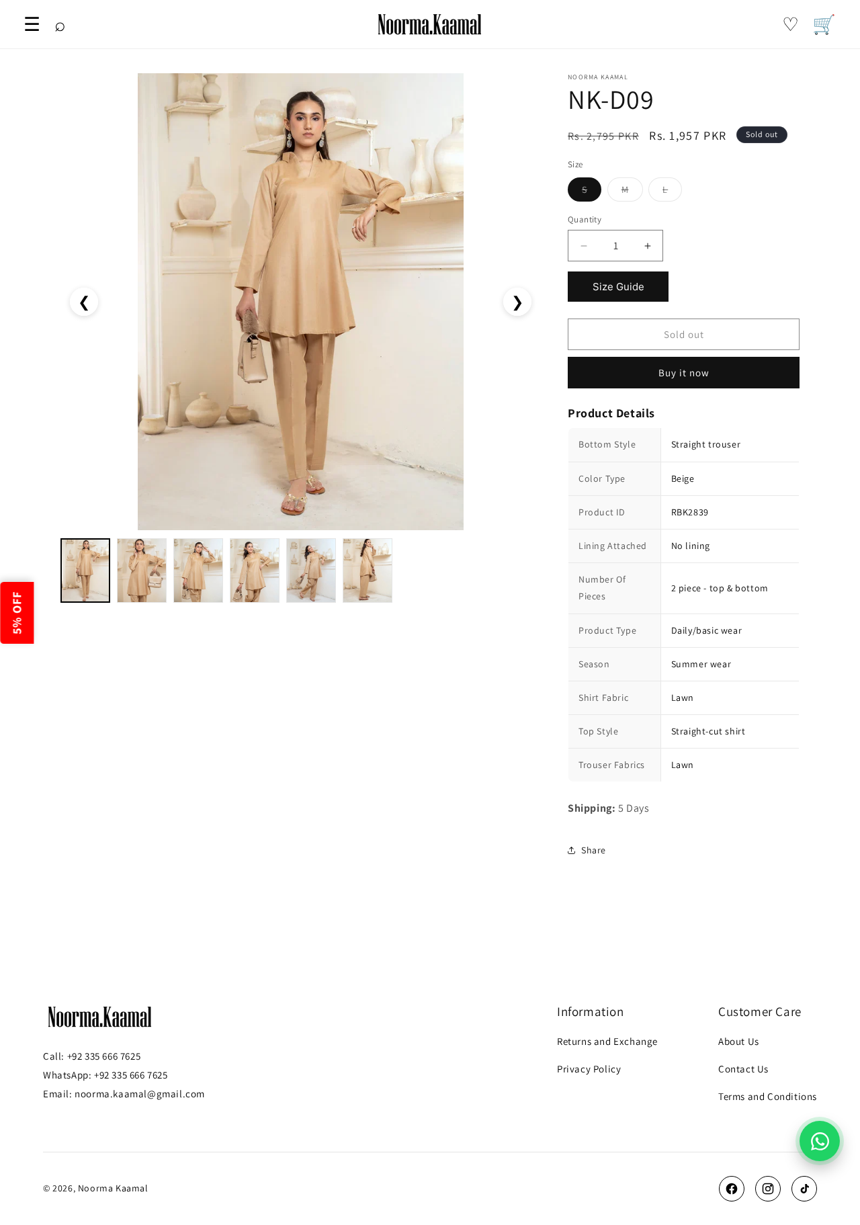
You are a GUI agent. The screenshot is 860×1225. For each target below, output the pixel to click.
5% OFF (16, 612)
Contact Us (743, 1068)
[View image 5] (311, 570)
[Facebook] (731, 1188)
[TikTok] (804, 1188)
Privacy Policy (589, 1068)
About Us (738, 1041)
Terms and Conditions (767, 1096)
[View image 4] (255, 570)
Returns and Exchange (607, 1041)
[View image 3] (198, 570)
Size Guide (618, 286)
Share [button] (593, 850)
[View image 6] (367, 570)
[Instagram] (768, 1188)
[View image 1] (85, 570)
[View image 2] (142, 570)
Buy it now (684, 372)
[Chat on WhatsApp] (820, 1141)
